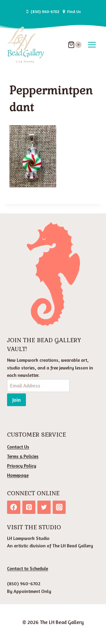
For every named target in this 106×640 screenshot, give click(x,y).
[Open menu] (92, 44)
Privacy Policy (21, 466)
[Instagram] (59, 507)
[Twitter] (44, 507)
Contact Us (18, 447)
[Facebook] (13, 507)
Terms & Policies (23, 456)
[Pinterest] (29, 507)
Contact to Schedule (27, 568)
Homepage (18, 475)
